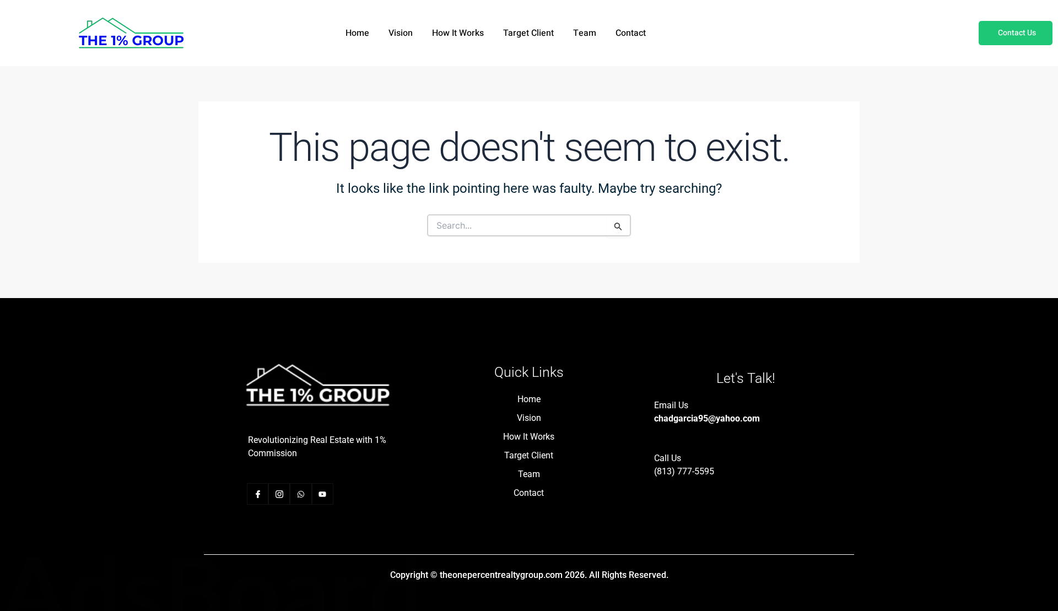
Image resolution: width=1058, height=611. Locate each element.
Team (584, 33)
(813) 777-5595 (684, 471)
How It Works (458, 33)
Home (357, 33)
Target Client (528, 33)
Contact (631, 33)
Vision (400, 33)
